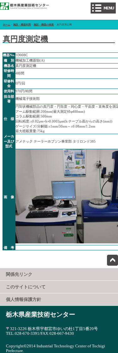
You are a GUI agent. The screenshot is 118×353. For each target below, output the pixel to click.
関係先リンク (19, 274)
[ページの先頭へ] (112, 260)
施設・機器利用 (22, 24)
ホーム (6, 24)
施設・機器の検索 (44, 24)
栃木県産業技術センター (40, 314)
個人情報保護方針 (23, 299)
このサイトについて (26, 287)
